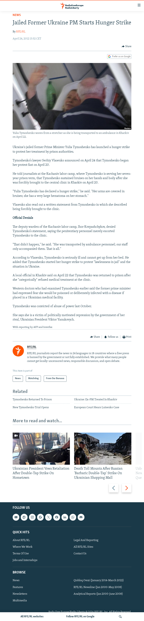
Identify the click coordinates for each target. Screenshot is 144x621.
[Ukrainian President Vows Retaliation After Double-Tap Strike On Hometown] (41, 449)
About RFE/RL (21, 540)
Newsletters (20, 594)
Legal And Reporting (86, 540)
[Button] (127, 46)
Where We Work (22, 547)
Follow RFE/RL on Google (80, 616)
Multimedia (20, 600)
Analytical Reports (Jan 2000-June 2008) (98, 594)
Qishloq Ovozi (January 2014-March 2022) (99, 580)
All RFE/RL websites (32, 616)
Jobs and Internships (25, 560)
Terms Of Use (21, 553)
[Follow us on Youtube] (16, 517)
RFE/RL (20, 31)
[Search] (120, 616)
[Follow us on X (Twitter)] (48, 517)
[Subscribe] (81, 517)
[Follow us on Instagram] (32, 517)
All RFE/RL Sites (83, 547)
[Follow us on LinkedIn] (64, 517)
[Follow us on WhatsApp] (73, 517)
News (17, 15)
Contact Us (80, 553)
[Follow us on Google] (40, 517)
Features (18, 587)
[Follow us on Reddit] (24, 517)
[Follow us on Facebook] (56, 517)
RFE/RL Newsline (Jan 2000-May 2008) (98, 587)
